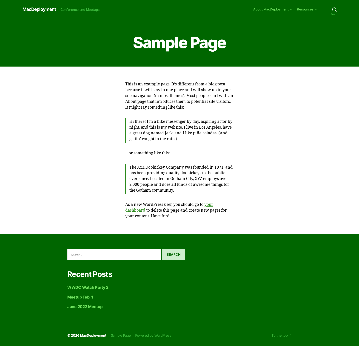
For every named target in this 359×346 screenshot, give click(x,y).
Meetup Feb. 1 (80, 297)
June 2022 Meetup (85, 306)
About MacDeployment (271, 9)
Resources (305, 9)
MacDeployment (39, 9)
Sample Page (121, 335)
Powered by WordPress (153, 335)
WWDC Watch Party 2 (87, 287)
